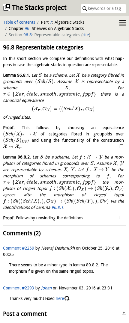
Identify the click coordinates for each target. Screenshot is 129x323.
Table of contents (19, 22)
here (60, 298)
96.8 (27, 34)
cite (85, 34)
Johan (46, 288)
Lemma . (16, 75)
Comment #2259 (18, 248)
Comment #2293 (18, 288)
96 (27, 28)
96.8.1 (57, 207)
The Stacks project (39, 7)
